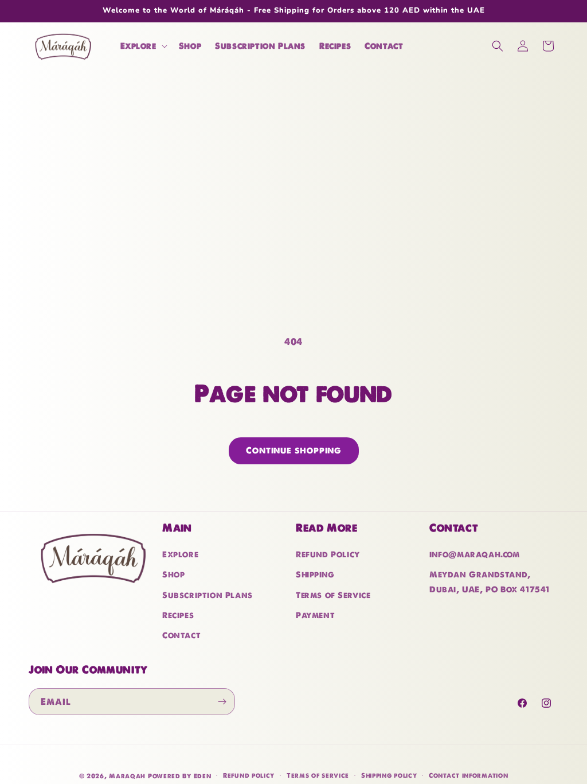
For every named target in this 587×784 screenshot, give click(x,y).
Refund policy (249, 775)
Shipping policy (389, 775)
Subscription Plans (207, 595)
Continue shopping (294, 450)
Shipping (315, 574)
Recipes (178, 615)
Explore (180, 554)
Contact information (468, 775)
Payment (315, 615)
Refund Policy (328, 554)
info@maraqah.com (474, 554)
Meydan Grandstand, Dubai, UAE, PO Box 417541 (489, 581)
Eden (203, 776)
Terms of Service (333, 595)
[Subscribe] (221, 701)
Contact (181, 635)
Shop (173, 574)
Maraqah (127, 776)
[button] (143, 46)
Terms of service (318, 775)
